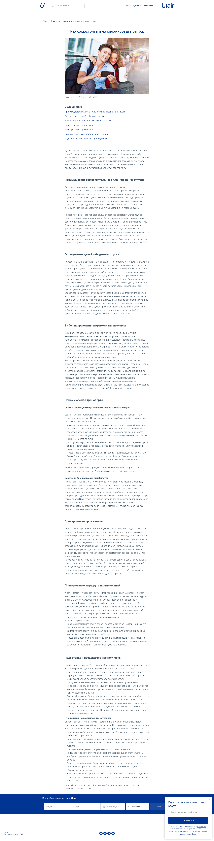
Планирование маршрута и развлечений (86, 134)
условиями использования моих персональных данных (188, 827)
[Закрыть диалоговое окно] (209, 799)
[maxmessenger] (113, 833)
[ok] (105, 833)
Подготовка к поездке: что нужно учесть (86, 138)
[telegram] (109, 833)
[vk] (101, 833)
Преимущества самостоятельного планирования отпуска (95, 111)
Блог (45, 21)
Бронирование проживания (79, 129)
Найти (160, 807)
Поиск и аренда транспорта (79, 125)
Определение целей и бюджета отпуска (86, 116)
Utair (81, 499)
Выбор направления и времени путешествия (88, 120)
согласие (175, 831)
